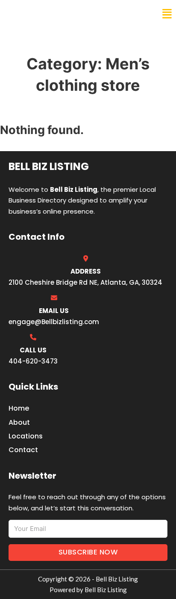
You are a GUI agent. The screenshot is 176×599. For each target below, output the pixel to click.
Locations (26, 436)
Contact (23, 450)
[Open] (167, 14)
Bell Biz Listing (38, 14)
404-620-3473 (33, 361)
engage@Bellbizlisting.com (54, 321)
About (19, 422)
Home (19, 408)
